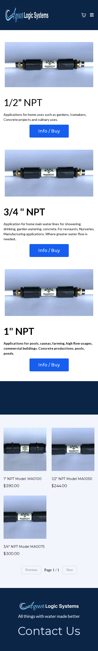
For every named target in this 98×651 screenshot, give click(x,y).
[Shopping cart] (83, 15)
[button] (91, 15)
